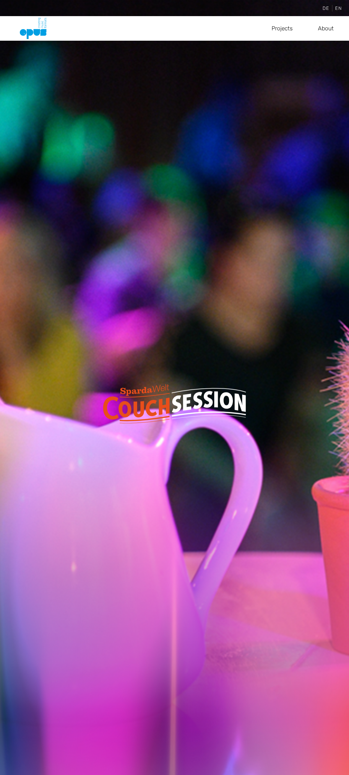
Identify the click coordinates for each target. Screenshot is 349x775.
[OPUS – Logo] (33, 28)
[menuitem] (326, 8)
